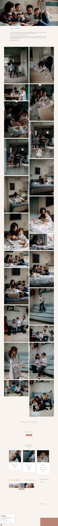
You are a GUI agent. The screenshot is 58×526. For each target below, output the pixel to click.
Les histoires (24, 2)
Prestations (39, 2)
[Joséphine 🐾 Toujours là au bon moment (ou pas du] (31, 485)
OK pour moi (11, 522)
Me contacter (52, 2)
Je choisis (4, 522)
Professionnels (45, 2)
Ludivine (30, 2)
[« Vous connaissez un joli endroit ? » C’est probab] (11, 485)
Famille (29, 12)
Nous (34, 2)
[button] (1, 525)
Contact (29, 435)
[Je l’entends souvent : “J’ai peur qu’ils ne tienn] (16, 485)
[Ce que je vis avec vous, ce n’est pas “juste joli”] (26, 485)
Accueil (19, 2)
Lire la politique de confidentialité (4, 520)
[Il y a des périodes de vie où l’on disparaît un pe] (21, 485)
